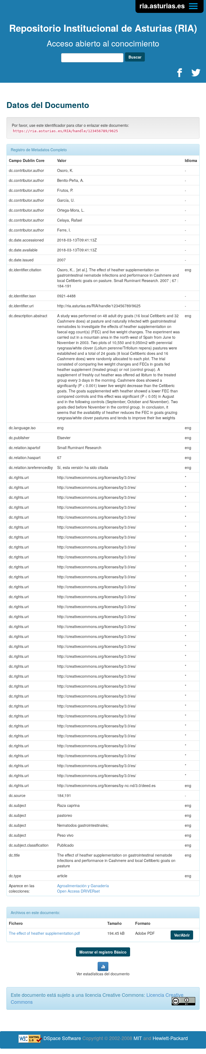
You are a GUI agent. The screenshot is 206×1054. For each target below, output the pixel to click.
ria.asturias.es (163, 5)
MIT (138, 1037)
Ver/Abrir (182, 935)
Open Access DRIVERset (78, 891)
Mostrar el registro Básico (103, 952)
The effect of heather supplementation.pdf (44, 933)
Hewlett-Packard (170, 1037)
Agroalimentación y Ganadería (83, 885)
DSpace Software (62, 1037)
